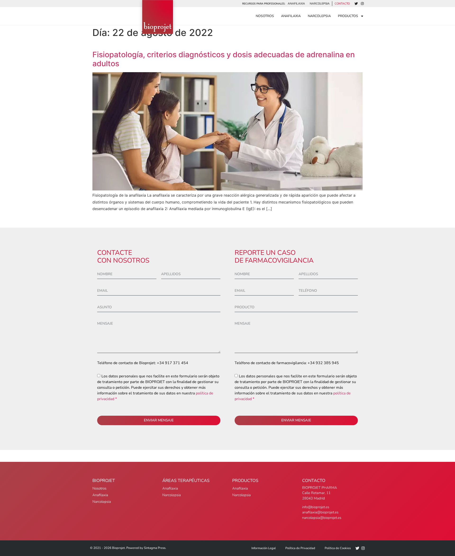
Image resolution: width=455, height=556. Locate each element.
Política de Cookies (338, 548)
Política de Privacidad (300, 548)
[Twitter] (356, 3)
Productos (348, 16)
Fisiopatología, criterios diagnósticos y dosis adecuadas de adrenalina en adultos (223, 59)
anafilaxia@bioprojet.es (320, 512)
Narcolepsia (320, 3)
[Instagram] (362, 3)
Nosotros (265, 16)
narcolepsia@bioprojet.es (321, 517)
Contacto (342, 3)
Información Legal (263, 548)
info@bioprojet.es (315, 507)
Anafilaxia (296, 3)
